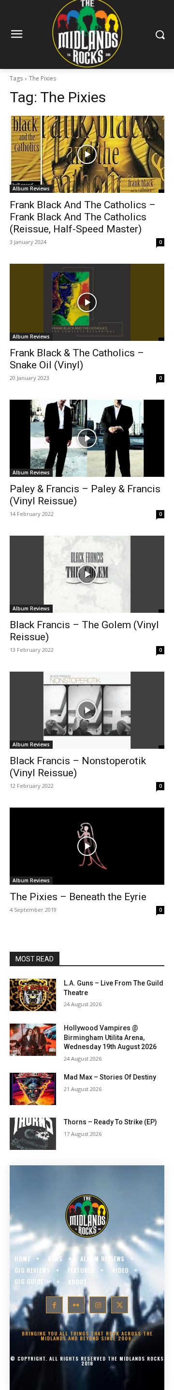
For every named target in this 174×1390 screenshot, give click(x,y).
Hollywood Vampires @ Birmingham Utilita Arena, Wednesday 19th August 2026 (110, 1037)
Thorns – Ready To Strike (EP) (110, 1122)
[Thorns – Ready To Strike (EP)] (33, 1134)
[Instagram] (97, 1304)
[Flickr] (76, 1304)
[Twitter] (119, 1304)
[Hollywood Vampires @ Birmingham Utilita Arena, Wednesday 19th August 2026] (33, 1040)
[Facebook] (54, 1304)
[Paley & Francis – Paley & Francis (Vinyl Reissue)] (87, 438)
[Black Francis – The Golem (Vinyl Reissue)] (87, 574)
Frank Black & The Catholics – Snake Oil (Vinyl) (77, 359)
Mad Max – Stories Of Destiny (110, 1077)
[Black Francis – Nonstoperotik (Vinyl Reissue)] (87, 710)
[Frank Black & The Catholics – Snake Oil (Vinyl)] (87, 302)
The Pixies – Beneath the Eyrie (78, 897)
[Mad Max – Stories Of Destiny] (33, 1089)
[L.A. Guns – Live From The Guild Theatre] (33, 995)
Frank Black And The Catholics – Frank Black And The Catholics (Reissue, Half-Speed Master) (83, 217)
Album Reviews (31, 188)
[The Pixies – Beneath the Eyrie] (87, 846)
